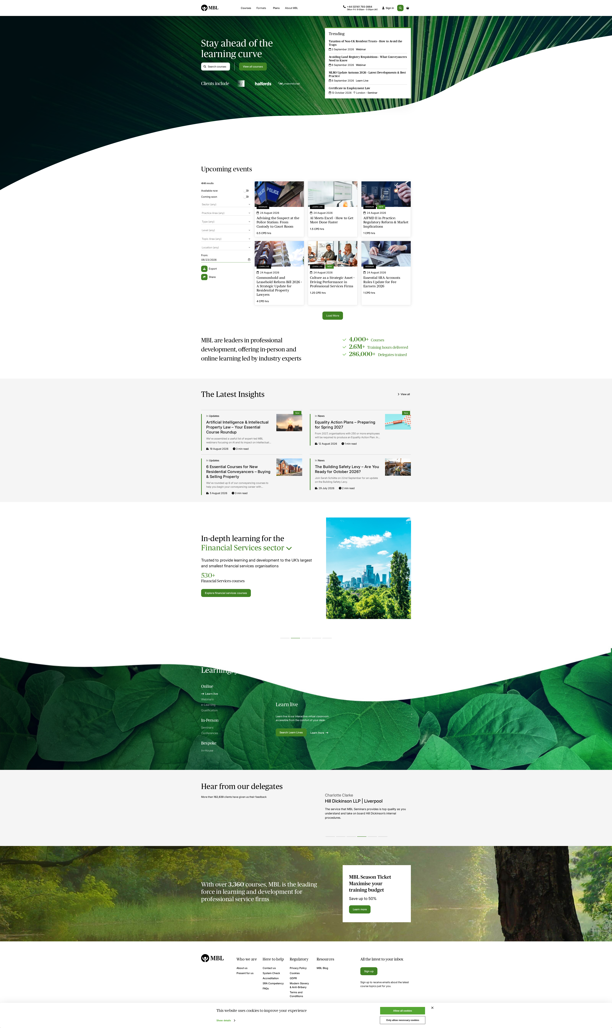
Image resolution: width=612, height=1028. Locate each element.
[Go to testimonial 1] (330, 836)
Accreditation (271, 978)
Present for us (245, 973)
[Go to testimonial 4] (361, 836)
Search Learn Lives (291, 732)
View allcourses (253, 66)
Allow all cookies (402, 1010)
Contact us (269, 968)
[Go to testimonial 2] (340, 836)
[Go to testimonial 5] (372, 836)
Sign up (369, 971)
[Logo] (210, 8)
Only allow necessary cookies (402, 1020)
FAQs (266, 988)
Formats (261, 8)
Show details (223, 1020)
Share (212, 277)
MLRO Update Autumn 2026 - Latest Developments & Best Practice (367, 74)
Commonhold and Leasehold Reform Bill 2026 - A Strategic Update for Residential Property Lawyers (279, 248)
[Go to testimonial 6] (382, 836)
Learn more (317, 732)
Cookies (295, 973)
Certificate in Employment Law (349, 88)
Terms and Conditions (296, 994)
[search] (400, 8)
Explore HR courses (217, 593)
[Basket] (407, 8)
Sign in (390, 8)
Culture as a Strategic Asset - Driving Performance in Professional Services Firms (332, 248)
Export (213, 268)
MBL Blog (322, 968)
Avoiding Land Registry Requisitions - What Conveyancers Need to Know (368, 58)
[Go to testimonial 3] (351, 836)
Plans (276, 8)
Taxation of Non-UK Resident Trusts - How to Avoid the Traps (365, 43)
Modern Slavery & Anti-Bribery (299, 985)
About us (242, 968)
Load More (332, 315)
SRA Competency (273, 983)
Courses (246, 8)
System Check (271, 973)
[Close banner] (432, 1008)
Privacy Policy (298, 968)
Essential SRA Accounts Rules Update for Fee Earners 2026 (386, 246)
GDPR (293, 978)
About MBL (291, 8)
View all (405, 394)
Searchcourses (217, 66)
